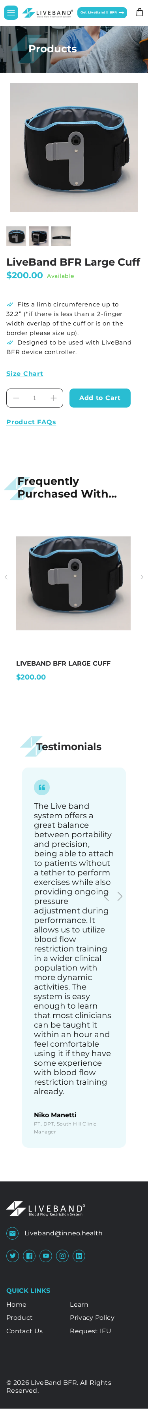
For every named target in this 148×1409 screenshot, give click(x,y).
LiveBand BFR (54, 1382)
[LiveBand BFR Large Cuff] (73, 627)
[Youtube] (46, 1256)
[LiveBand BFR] (47, 13)
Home (16, 1304)
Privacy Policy (92, 1317)
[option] (74, 147)
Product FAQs (31, 422)
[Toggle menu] (11, 13)
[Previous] (102, 893)
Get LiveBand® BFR (100, 13)
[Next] (116, 893)
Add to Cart (100, 398)
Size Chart (24, 373)
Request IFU (90, 1331)
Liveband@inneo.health (63, 1233)
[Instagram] (63, 1256)
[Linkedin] (79, 1256)
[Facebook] (29, 1256)
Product (19, 1317)
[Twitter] (13, 1256)
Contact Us (24, 1331)
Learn (79, 1304)
